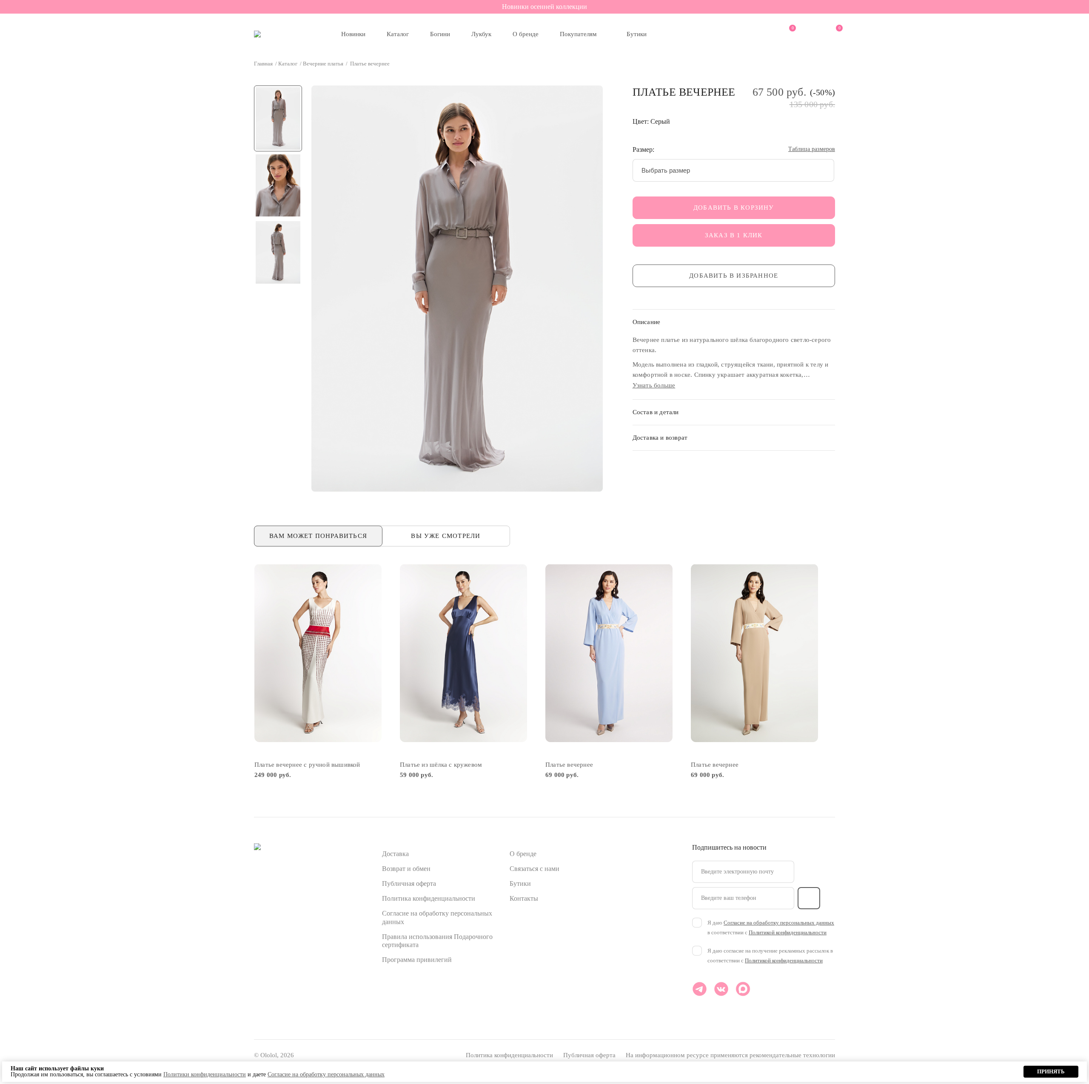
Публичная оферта (409, 883)
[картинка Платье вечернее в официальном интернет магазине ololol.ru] (609, 653)
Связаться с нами (534, 868)
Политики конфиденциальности (204, 1074)
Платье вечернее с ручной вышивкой (307, 764)
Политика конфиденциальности (428, 898)
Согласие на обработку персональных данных (779, 922)
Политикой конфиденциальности (788, 932)
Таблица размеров (811, 149)
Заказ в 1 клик (734, 235)
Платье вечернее (569, 764)
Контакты (524, 898)
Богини (440, 34)
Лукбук (481, 34)
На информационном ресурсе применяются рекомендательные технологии (730, 1055)
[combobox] (734, 170)
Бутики (637, 34)
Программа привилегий (417, 959)
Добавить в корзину (733, 207)
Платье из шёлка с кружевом (441, 764)
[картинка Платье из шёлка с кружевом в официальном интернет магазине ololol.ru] (463, 653)
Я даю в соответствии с (770, 927)
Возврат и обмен (406, 868)
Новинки (353, 34)
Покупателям (578, 34)
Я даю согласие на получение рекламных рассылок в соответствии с (770, 955)
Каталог (398, 34)
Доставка (395, 853)
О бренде (526, 34)
